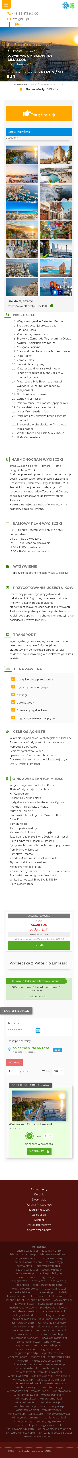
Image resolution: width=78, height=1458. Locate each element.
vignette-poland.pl (26, 1353)
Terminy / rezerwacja (43, 115)
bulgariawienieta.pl (26, 1258)
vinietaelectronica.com (46, 1360)
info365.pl (63, 1292)
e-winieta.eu (39, 1281)
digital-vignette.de (52, 1277)
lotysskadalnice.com (50, 1303)
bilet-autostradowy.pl (23, 1254)
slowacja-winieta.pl (54, 1330)
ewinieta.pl (46, 1292)
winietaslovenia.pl (26, 1402)
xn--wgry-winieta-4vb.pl (21, 1432)
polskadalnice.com (24, 1319)
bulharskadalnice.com (28, 1262)
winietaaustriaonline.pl (51, 1379)
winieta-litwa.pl (25, 1372)
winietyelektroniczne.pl (26, 1417)
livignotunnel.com (38, 1300)
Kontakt (39, 1219)
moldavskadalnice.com (54, 1307)
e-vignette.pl (20, 1281)
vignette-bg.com (51, 1345)
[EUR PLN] (58, 1071)
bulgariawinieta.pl (52, 1258)
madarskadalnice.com (23, 1307)
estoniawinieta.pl (55, 1288)
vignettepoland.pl (59, 1357)
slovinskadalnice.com (25, 1330)
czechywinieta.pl (51, 1269)
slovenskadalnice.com (52, 1326)
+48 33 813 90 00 (25, 13)
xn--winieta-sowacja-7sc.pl (55, 1432)
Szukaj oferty (39, 1189)
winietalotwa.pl (62, 1391)
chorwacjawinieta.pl (49, 1265)
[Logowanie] (16, 24)
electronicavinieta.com (47, 1284)
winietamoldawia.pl (26, 1394)
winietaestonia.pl (17, 1391)
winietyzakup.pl (27, 1425)
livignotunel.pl (15, 1300)
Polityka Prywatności (39, 1204)
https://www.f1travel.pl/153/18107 (28, 306)
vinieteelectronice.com (27, 1364)
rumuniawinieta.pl (23, 1322)
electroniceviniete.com (26, 1288)
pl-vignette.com (55, 1315)
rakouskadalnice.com (52, 1319)
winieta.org (63, 1375)
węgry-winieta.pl (50, 1425)
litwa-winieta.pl (40, 1296)
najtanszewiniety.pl (53, 1311)
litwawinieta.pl (62, 1296)
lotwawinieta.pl (24, 1303)
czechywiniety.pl (23, 1273)
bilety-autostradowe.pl (54, 1254)
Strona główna (20, 84)
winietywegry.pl (24, 1421)
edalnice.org (58, 1281)
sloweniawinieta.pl (52, 1334)
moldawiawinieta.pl (25, 1311)
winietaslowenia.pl (25, 1406)
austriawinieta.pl (51, 1250)
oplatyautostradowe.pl (27, 1315)
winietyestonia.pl (55, 1417)
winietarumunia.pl (51, 1398)
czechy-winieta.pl (27, 1269)
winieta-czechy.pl (51, 1368)
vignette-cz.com (27, 1349)
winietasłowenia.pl (27, 1410)
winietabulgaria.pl (55, 1383)
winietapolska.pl (26, 1398)
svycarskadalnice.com (25, 1338)
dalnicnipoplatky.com (51, 1273)
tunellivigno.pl (52, 1341)
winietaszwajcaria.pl (52, 1406)
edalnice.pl (23, 1284)
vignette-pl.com (51, 1349)
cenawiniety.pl (54, 1262)
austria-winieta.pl (27, 1250)
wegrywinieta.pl (55, 1364)
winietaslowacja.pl (52, 1402)
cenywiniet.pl (25, 1265)
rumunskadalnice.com (52, 1322)
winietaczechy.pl (53, 1387)
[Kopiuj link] (51, 306)
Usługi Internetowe (39, 1224)
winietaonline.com (52, 1394)
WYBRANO (37, 1151)
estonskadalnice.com (23, 1292)
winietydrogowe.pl (58, 1413)
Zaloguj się (39, 1214)
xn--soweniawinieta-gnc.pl (54, 1429)
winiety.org (36, 1413)
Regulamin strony (39, 1209)
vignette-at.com (26, 1345)
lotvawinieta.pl (63, 1300)
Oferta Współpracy (39, 1230)
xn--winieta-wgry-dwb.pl (39, 1436)
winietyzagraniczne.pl (50, 1421)
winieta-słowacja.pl (50, 1372)
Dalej (37, 945)
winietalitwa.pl (40, 1391)
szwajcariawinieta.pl (54, 1338)
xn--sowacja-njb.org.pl (20, 1429)
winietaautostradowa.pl (26, 1383)
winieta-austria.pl (26, 1368)
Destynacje (39, 1199)
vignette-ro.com (52, 1353)
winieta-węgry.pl (42, 1375)
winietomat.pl (16, 1413)
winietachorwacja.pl (27, 1387)
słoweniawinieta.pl (28, 1341)
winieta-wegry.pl (18, 1375)
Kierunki (39, 1194)
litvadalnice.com (17, 1296)
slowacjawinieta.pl (26, 1334)
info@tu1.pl (20, 19)
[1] (48, 1136)
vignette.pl (38, 1357)
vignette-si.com (18, 1357)
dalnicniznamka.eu (25, 1277)
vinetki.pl (22, 1360)
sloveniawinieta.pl (23, 1326)
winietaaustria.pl (23, 1379)
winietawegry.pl (52, 1410)
